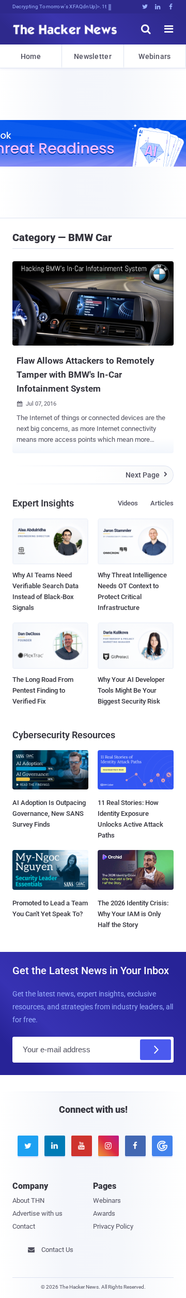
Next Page (146, 475)
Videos (128, 503)
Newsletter (93, 56)
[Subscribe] (155, 1049)
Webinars (154, 56)
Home (31, 56)
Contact (23, 1226)
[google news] (160, 1146)
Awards (104, 1213)
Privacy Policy (113, 1226)
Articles (162, 503)
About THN (28, 1200)
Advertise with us (37, 1213)
